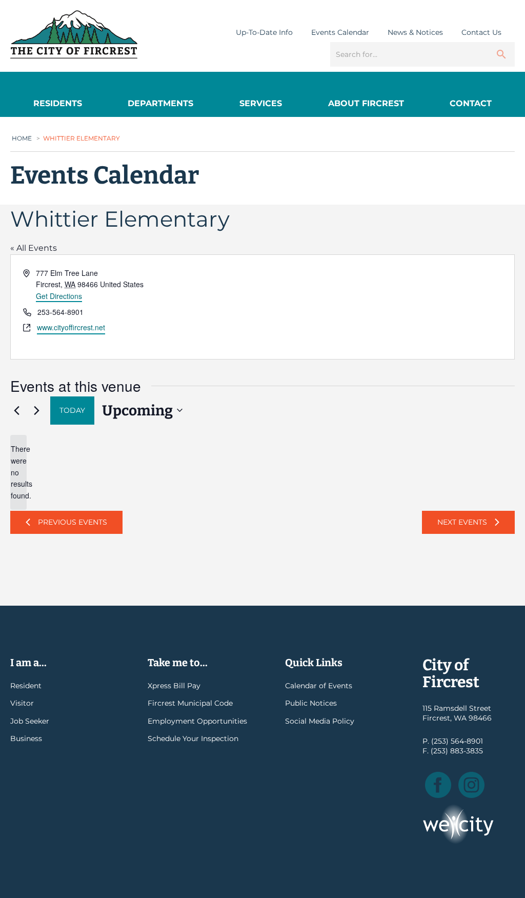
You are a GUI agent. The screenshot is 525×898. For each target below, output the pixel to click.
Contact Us (481, 32)
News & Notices (415, 32)
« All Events (33, 248)
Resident (26, 685)
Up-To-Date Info (264, 32)
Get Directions (59, 296)
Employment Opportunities (197, 721)
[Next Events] (36, 410)
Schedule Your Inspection (193, 738)
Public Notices (311, 703)
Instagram (471, 785)
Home (22, 138)
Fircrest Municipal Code (190, 703)
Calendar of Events (318, 685)
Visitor (22, 703)
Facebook (438, 785)
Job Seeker (29, 721)
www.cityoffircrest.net (71, 327)
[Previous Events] (16, 410)
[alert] (18, 472)
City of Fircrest (73, 34)
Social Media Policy (319, 721)
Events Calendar (340, 32)
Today (72, 410)
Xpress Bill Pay (174, 685)
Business (26, 738)
